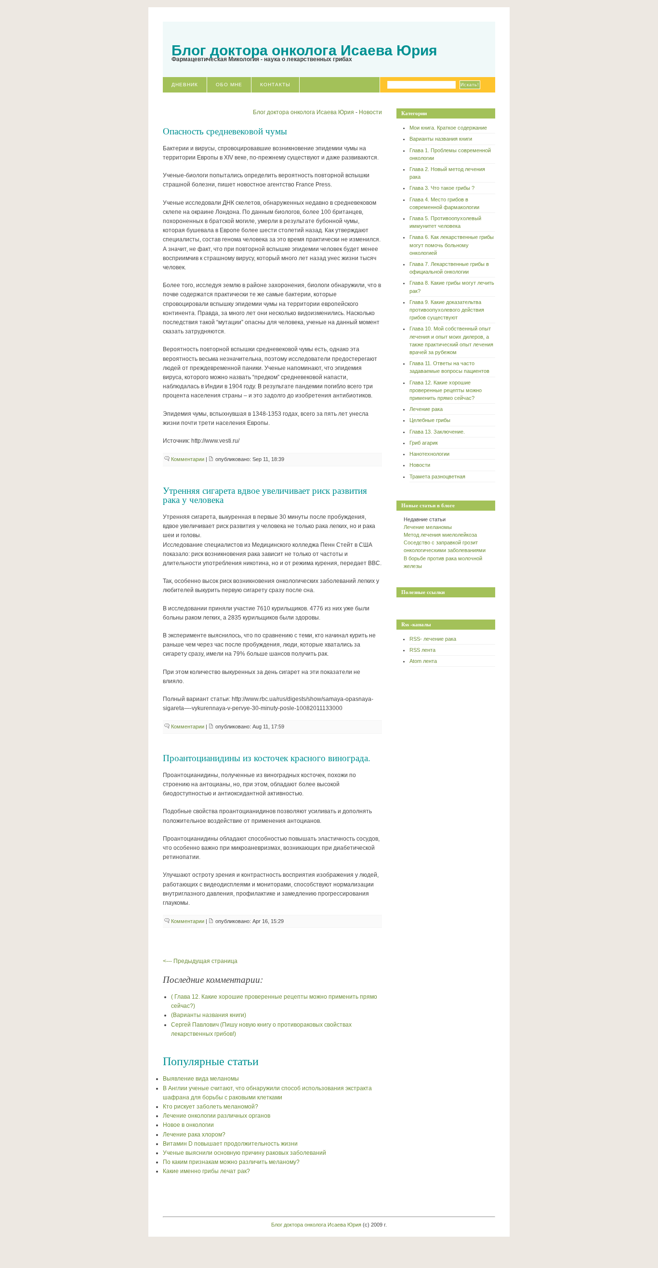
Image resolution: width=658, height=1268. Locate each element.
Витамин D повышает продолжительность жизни (230, 1143)
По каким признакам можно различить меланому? (231, 1162)
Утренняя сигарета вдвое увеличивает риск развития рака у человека (265, 494)
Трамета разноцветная (437, 476)
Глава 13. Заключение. (437, 432)
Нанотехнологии (429, 454)
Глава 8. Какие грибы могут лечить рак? (451, 286)
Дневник (184, 84)
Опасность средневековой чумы (225, 131)
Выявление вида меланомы (201, 1078)
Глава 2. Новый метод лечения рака (447, 173)
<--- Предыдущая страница (200, 961)
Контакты (275, 84)
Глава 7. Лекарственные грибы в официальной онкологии (449, 268)
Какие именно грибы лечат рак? (206, 1171)
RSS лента (422, 650)
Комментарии (187, 459)
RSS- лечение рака (432, 639)
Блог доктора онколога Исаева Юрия (304, 50)
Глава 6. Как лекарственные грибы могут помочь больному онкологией (451, 244)
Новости (419, 465)
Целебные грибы (429, 420)
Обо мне (229, 84)
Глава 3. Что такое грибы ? (441, 188)
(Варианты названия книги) (208, 1015)
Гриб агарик (423, 443)
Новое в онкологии (188, 1125)
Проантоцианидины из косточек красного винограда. (266, 758)
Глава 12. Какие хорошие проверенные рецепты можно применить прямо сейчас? (445, 390)
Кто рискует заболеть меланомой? (210, 1106)
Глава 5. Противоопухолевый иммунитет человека (445, 222)
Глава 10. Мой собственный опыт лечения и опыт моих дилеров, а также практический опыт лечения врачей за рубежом (451, 340)
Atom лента (423, 661)
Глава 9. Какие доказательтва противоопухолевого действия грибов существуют (446, 309)
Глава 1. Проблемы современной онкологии (450, 154)
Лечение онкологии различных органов (216, 1115)
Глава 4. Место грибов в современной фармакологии (444, 203)
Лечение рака (426, 409)
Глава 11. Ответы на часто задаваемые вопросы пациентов (449, 367)
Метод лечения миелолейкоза (440, 535)
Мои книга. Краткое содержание (448, 128)
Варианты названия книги (440, 139)
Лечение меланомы (428, 527)
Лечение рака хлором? (194, 1134)
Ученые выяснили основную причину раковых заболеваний (244, 1152)
